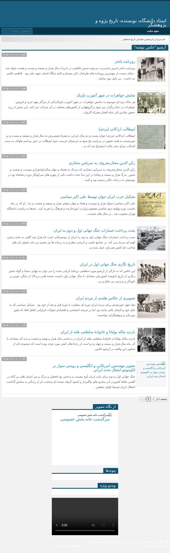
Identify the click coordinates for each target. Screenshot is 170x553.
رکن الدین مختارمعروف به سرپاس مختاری (102, 163)
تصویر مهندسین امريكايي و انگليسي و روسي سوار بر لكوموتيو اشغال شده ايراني (94, 368)
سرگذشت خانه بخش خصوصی (82, 419)
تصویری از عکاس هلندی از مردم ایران (105, 298)
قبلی (55, 436)
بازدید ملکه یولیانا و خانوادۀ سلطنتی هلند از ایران (98, 332)
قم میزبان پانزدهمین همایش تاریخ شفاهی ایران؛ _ (139, 39)
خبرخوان (6, 6)
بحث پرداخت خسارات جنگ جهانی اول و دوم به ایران (94, 230)
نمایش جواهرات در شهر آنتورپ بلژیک (106, 95)
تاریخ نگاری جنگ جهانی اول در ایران (107, 264)
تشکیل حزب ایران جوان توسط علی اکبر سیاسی (97, 197)
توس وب (144, 545)
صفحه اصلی (76, 546)
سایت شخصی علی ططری (117, 10)
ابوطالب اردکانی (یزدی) (117, 129)
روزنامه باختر (125, 61)
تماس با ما (62, 546)
